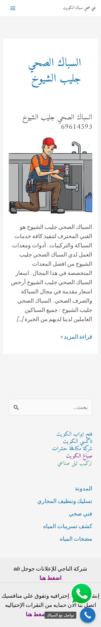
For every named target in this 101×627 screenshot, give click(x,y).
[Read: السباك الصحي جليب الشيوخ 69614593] (50, 175)
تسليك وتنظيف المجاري (64, 501)
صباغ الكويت (79, 456)
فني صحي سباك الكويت (79, 8)
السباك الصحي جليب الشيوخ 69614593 (57, 122)
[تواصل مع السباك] (87, 615)
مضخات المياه (76, 538)
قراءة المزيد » (76, 337)
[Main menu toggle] (13, 8)
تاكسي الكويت (77, 441)
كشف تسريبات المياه (67, 526)
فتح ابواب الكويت (74, 434)
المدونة (83, 488)
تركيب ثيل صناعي (74, 463)
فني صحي (80, 513)
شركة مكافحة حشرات (72, 449)
